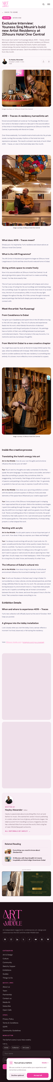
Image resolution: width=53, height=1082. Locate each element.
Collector (15, 1048)
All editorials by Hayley (17, 831)
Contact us (7, 998)
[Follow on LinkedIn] (17, 939)
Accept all (38, 1075)
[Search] (43, 4)
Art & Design (8, 955)
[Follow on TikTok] (29, 939)
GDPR (5, 1027)
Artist (6, 1048)
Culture (6, 958)
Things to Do (8, 978)
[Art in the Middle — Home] (26, 917)
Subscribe (7, 1006)
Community (7, 962)
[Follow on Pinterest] (41, 939)
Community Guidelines (12, 1030)
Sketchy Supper (9, 966)
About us (6, 987)
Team (5, 991)
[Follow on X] (23, 939)
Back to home (10, 12)
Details (44, 1063)
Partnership (7, 994)
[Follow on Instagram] (11, 939)
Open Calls (7, 1010)
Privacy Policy (8, 1019)
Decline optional (17, 1075)
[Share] (43, 61)
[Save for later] (49, 61)
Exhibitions (7, 970)
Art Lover (26, 1048)
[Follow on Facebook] (5, 939)
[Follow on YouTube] (35, 939)
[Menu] (48, 4)
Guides (5, 974)
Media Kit (6, 1002)
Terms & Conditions (10, 1023)
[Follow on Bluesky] (48, 939)
